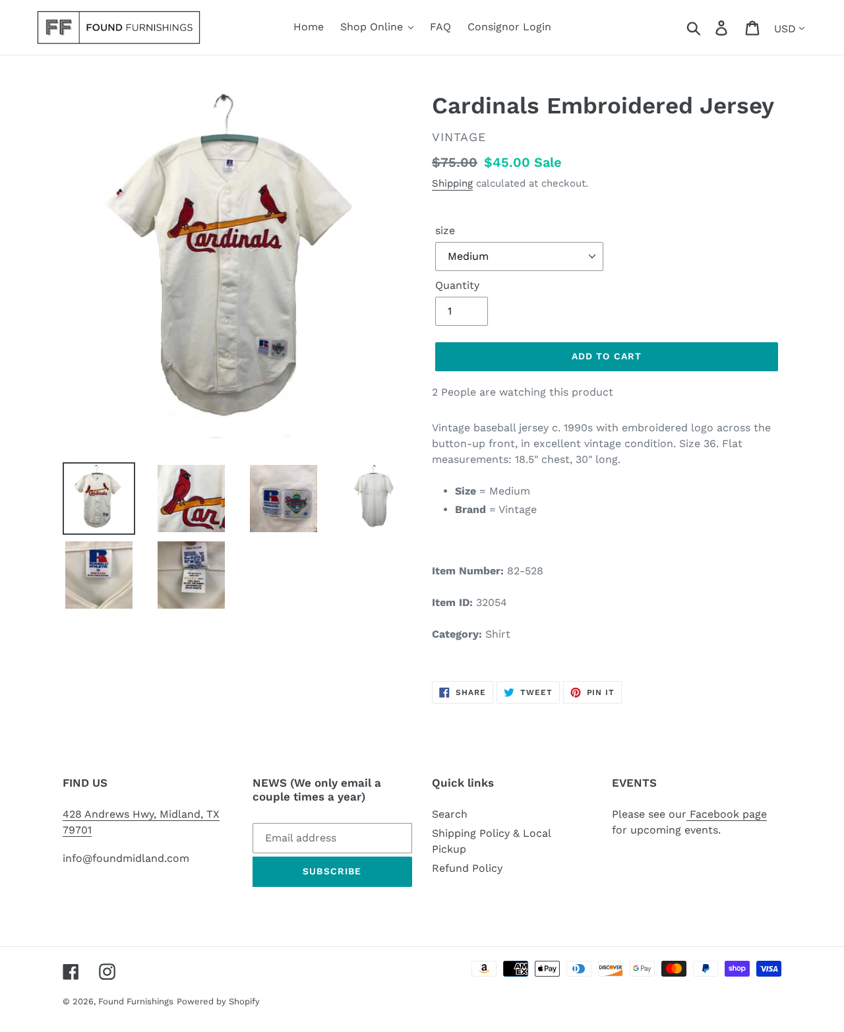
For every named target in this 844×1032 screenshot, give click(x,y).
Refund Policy (467, 868)
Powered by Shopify (218, 1001)
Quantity (457, 285)
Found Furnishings (135, 1001)
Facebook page (726, 814)
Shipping (452, 183)
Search (449, 814)
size (445, 230)
